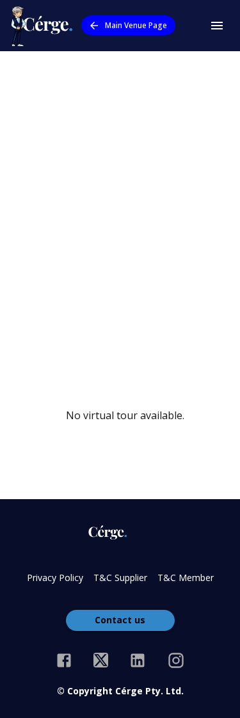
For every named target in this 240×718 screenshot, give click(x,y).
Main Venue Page (136, 25)
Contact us (120, 620)
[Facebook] (64, 660)
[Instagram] (176, 660)
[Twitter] (100, 660)
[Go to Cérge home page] (44, 25)
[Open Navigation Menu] (217, 25)
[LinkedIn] (138, 660)
